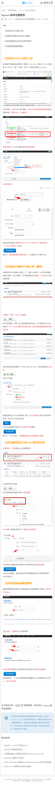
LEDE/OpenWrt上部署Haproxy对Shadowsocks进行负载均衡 (27, 762)
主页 (3, 10)
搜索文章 (48, 3)
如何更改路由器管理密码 (14, 46)
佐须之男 (20, 19)
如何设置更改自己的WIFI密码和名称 (18, 41)
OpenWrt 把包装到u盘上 (13, 750)
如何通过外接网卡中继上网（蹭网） (18, 36)
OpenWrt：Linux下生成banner (16, 745)
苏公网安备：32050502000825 (32, 781)
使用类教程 (12, 10)
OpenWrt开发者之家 (27, 3)
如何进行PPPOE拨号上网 (14, 31)
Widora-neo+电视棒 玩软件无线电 (17, 766)
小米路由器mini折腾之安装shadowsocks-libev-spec (24, 754)
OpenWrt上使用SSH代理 (13, 758)
